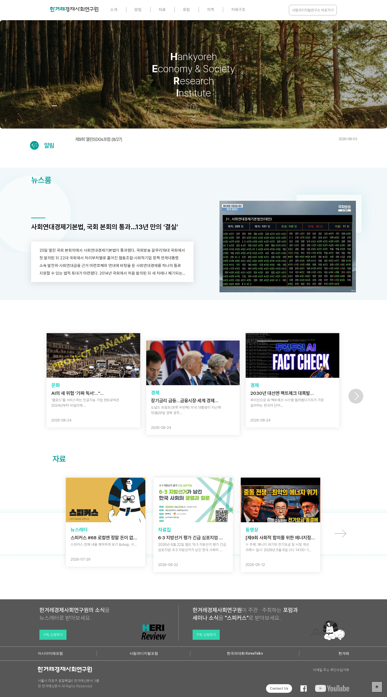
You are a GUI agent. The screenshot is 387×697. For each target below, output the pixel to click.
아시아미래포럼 (50, 653)
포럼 (186, 9)
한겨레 (343, 653)
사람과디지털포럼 (143, 653)
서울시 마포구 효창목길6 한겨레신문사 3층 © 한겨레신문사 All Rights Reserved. (68, 683)
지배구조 (238, 9)
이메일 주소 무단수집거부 (331, 670)
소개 (113, 9)
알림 (138, 9)
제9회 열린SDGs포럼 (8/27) (216, 139)
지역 (210, 9)
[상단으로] (377, 687)
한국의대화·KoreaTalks (245, 653)
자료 (162, 9)
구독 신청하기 (53, 635)
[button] (41, 105)
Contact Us (279, 688)
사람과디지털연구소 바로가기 (313, 10)
